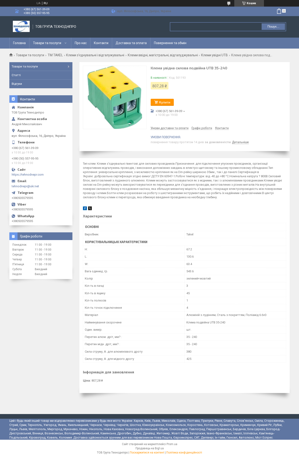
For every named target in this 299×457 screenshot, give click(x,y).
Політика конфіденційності (184, 452)
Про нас (81, 43)
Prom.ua (172, 444)
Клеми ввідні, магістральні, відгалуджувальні (163, 55)
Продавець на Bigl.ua (149, 448)
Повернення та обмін (170, 43)
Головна (19, 43)
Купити (164, 102)
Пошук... (273, 26)
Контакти (101, 43)
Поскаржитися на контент (147, 452)
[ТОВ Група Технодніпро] (21, 27)
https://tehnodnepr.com (28, 174)
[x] (90, 209)
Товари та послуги (47, 43)
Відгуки (17, 83)
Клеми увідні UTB (214, 55)
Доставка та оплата (131, 43)
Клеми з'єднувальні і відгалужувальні (95, 55)
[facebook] (85, 209)
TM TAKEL (55, 55)
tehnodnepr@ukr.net (25, 186)
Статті (16, 75)
